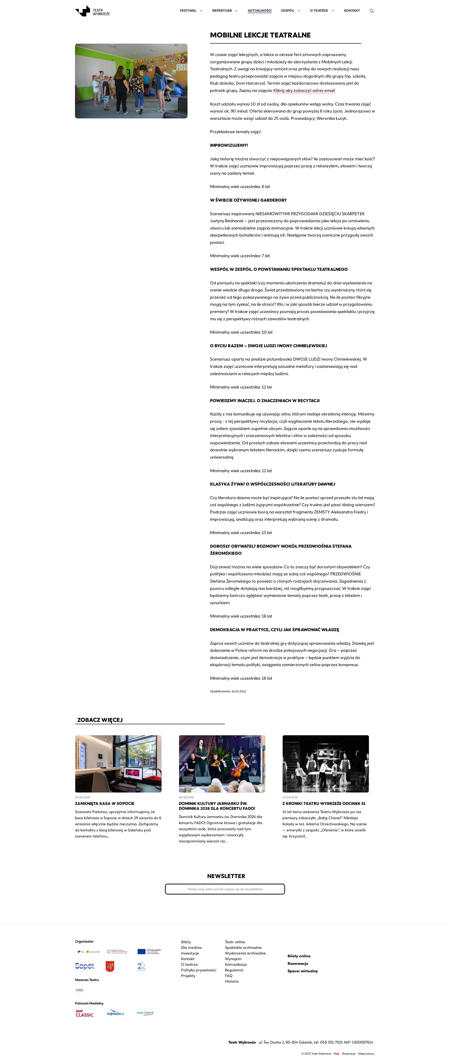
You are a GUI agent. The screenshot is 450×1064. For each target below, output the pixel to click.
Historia (232, 981)
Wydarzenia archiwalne (245, 953)
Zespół (287, 11)
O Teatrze (319, 11)
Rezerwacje (298, 963)
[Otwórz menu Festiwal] (201, 11)
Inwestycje (190, 953)
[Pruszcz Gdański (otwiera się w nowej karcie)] (118, 966)
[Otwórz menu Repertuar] (236, 11)
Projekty (188, 975)
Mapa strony (366, 1053)
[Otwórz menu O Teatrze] (333, 11)
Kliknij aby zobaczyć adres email (304, 90)
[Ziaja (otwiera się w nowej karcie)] (88, 990)
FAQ (228, 975)
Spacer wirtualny (303, 971)
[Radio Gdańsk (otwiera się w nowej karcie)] (149, 1013)
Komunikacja (236, 964)
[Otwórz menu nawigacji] (115, 11)
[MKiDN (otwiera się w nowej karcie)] (118, 951)
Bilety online (299, 956)
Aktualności (260, 11)
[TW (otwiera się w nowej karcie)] (88, 951)
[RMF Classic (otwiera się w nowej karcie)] (88, 1013)
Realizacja (348, 1053)
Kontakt (352, 11)
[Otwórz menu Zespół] (299, 11)
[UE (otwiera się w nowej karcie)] (149, 951)
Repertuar (222, 11)
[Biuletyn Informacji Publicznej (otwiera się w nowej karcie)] (336, 1054)
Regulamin (234, 970)
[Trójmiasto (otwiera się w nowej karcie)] (118, 1013)
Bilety (186, 942)
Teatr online (235, 942)
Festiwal (188, 11)
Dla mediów (191, 947)
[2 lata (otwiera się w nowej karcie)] (149, 966)
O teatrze (189, 964)
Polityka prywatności (198, 970)
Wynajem (233, 959)
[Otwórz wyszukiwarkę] (371, 11)
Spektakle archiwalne (243, 947)
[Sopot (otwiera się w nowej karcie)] (88, 966)
